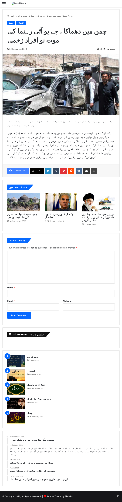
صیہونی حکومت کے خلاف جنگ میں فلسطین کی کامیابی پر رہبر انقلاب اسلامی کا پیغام (98, 217)
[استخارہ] (16, 375)
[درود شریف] (16, 361)
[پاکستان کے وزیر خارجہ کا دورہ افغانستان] (61, 202)
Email (11, 301)
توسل (30, 413)
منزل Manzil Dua (36, 385)
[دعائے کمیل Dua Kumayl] (16, 403)
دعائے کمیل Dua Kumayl (39, 399)
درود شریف (32, 356)
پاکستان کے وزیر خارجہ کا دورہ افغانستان (59, 216)
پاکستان (21, 23)
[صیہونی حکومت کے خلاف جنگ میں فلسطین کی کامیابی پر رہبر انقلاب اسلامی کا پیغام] (98, 202)
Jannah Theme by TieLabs (60, 496)
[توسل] (16, 418)
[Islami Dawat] (19, 3)
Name (11, 287)
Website (67, 301)
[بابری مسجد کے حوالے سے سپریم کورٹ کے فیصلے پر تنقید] (23, 202)
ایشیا (65, 16)
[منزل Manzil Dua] (16, 389)
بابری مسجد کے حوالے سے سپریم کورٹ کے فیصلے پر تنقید (22, 216)
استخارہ (31, 371)
